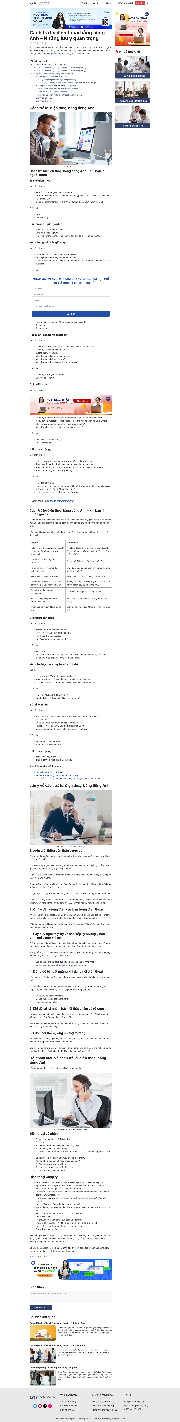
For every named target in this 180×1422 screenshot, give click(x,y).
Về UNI (84, 3)
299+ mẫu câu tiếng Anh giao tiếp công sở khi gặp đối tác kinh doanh (68, 778)
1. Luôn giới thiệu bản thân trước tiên (51, 77)
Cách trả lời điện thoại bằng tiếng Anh (50, 64)
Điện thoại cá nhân (44, 98)
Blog (108, 3)
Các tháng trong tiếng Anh (59, 500)
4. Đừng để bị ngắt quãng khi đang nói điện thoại (56, 86)
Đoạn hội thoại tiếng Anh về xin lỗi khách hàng (57, 775)
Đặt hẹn (139, 3)
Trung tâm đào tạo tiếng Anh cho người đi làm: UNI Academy (89, 1419)
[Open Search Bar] (147, 3)
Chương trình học (68, 1406)
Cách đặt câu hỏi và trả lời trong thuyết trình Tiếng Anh (58, 1345)
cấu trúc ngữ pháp (61, 965)
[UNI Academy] (40, 3)
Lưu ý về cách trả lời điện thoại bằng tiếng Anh (54, 74)
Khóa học (95, 3)
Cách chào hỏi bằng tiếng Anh (50, 772)
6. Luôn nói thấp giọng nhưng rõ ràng (51, 92)
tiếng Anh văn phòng (56, 54)
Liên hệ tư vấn (67, 1410)
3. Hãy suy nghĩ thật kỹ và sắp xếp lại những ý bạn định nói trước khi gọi (66, 83)
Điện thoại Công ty (43, 101)
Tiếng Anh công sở (41, 1256)
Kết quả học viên (125, 3)
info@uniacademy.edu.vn (135, 1401)
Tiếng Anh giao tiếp (101, 1401)
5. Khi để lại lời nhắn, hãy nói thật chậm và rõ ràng (57, 89)
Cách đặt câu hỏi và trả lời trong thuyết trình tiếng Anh (57, 1323)
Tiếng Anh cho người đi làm (104, 1410)
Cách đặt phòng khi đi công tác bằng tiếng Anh (54, 1367)
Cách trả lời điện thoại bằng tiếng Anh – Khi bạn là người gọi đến (63, 71)
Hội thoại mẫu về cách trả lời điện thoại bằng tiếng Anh (57, 95)
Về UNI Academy (68, 1401)
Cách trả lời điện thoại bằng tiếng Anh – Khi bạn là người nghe (62, 68)
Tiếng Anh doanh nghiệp (103, 1406)
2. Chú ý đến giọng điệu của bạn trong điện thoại (56, 80)
